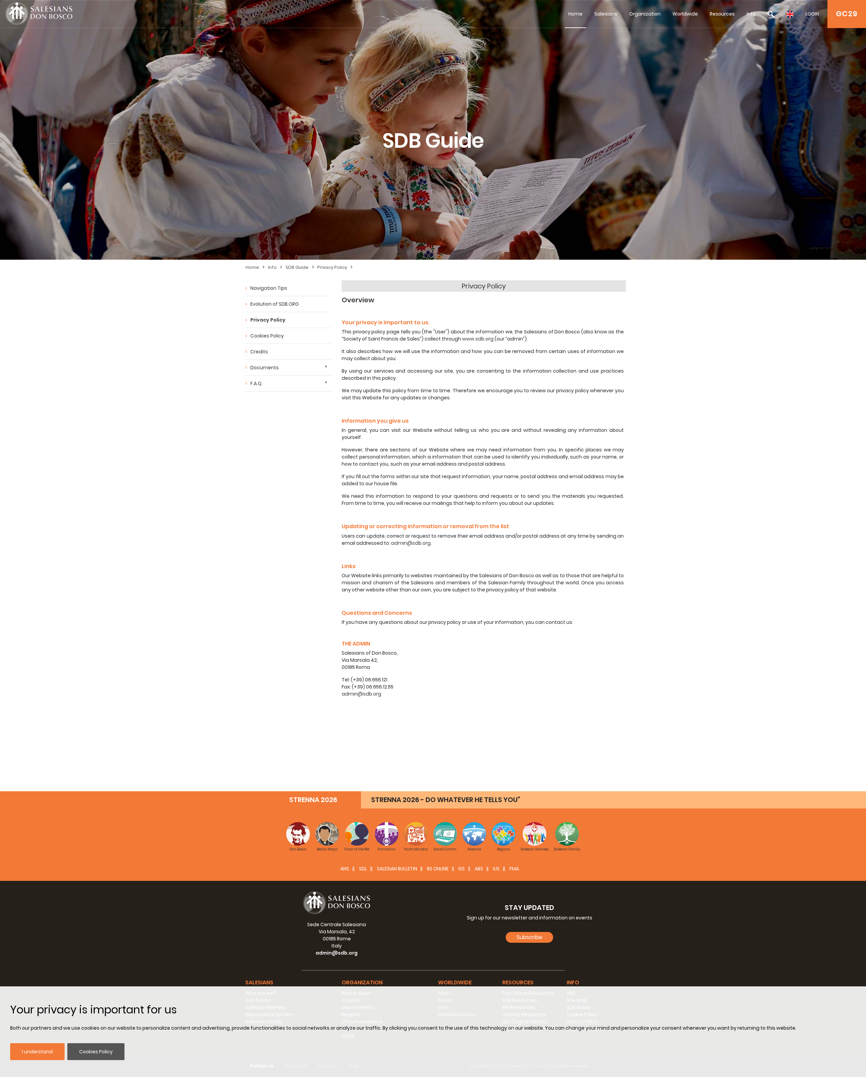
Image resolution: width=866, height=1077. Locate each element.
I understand (37, 1051)
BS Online (438, 868)
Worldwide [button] (455, 982)
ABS (479, 868)
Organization (645, 13)
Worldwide (685, 13)
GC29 (847, 13)
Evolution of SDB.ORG (274, 304)
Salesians (605, 13)
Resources (722, 13)
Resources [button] (517, 982)
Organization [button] (362, 982)
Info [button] (573, 982)
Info (751, 13)
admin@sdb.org (411, 543)
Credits (259, 351)
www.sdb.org (478, 338)
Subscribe (529, 937)
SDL (363, 868)
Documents (264, 367)
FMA (514, 868)
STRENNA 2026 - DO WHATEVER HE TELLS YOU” (445, 799)
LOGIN (812, 13)
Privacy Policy (332, 267)
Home (575, 13)
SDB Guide (297, 267)
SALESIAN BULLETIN (397, 868)
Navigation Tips (268, 288)
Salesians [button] (259, 982)
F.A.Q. (256, 383)
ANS (344, 868)
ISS (461, 868)
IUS (496, 868)
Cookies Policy (96, 1051)
